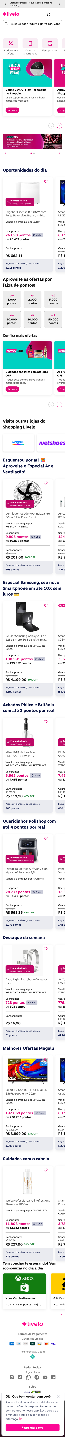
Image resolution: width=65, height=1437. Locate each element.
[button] (5, 4)
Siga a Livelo (32, 1372)
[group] (32, 4)
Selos (32, 1386)
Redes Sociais (33, 1367)
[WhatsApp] (28, 1378)
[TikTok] (20, 1378)
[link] (11, 14)
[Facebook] (53, 1378)
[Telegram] (37, 1378)
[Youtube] (45, 1378)
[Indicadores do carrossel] (32, 153)
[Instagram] (12, 1378)
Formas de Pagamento (32, 1334)
